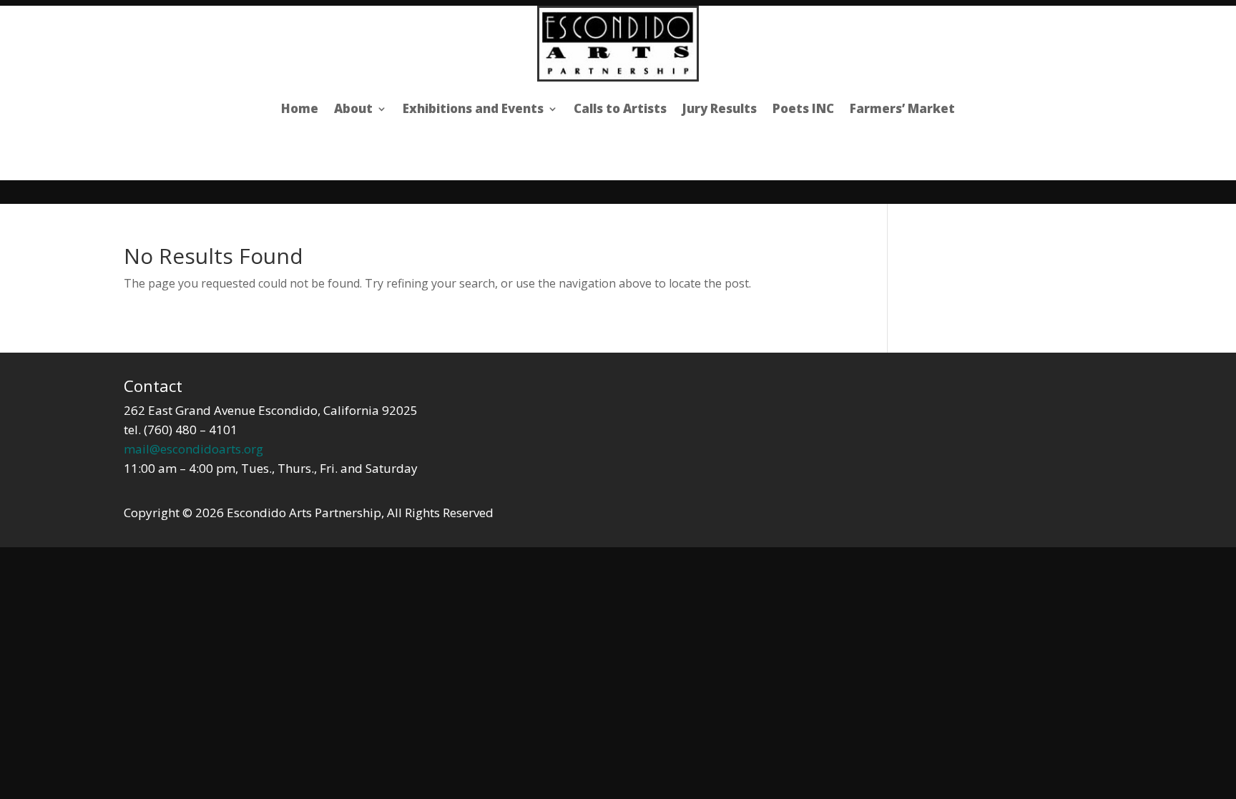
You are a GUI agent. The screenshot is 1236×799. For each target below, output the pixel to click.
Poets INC (803, 108)
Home (299, 108)
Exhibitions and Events (473, 108)
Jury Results (719, 108)
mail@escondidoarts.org (193, 449)
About (353, 108)
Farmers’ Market (902, 108)
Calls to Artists (620, 108)
